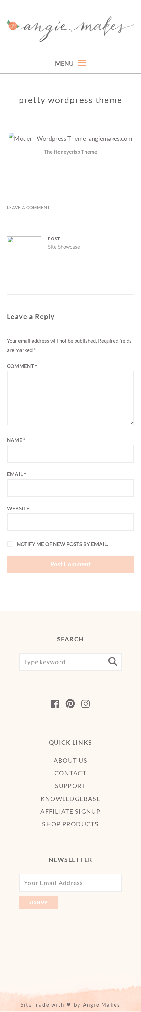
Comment (22, 366)
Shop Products (70, 824)
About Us (70, 760)
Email (16, 474)
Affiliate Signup (70, 811)
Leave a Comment (28, 207)
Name (16, 440)
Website (18, 508)
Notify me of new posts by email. (62, 544)
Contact (70, 773)
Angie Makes (102, 1004)
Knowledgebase (70, 798)
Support (70, 785)
